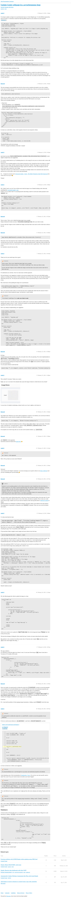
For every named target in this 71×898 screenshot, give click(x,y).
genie (6, 8)
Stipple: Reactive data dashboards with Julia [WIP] (13, 870)
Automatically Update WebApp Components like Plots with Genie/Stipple (19, 876)
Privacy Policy (29, 892)
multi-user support (44, 500)
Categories (7, 892)
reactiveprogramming (18, 872)
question (2, 8)
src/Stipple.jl (5, 727)
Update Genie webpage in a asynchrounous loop (20, 5)
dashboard (28, 872)
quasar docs (18, 441)
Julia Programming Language (7, 1)
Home (2, 892)
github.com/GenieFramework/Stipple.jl (10, 724)
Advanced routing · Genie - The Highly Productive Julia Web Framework (31, 173)
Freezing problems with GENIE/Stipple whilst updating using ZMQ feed (19, 859)
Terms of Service (20, 892)
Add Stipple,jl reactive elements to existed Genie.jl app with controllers (19, 881)
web (13, 872)
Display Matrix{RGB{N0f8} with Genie (11, 864)
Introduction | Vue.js (25, 775)
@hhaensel (3, 20)
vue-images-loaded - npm (12, 190)
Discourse (8, 896)
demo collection (43, 470)
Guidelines (13, 892)
